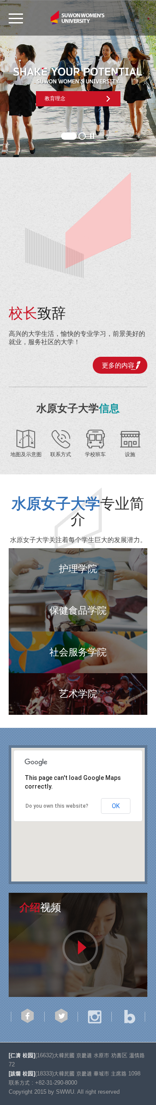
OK (116, 805)
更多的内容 (118, 365)
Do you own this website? (57, 806)
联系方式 (60, 454)
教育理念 (55, 98)
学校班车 (95, 454)
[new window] (78, 945)
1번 (69, 136)
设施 (130, 454)
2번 (82, 136)
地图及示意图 (26, 454)
